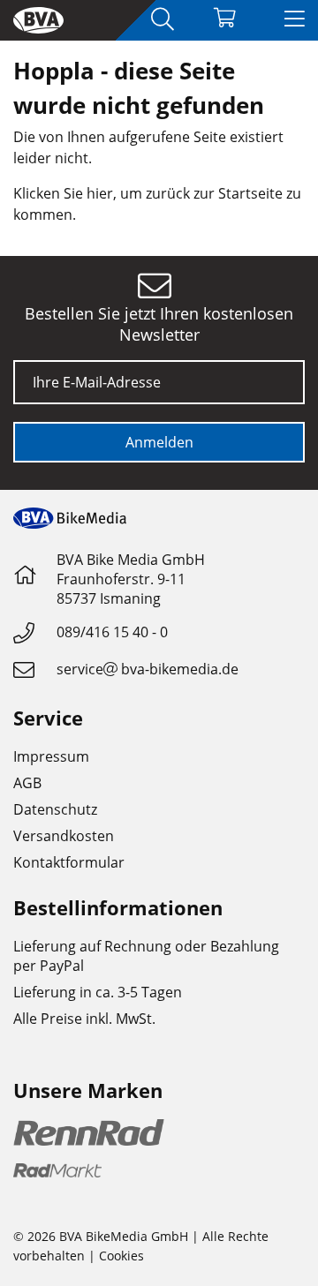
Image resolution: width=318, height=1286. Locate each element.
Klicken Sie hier (63, 193)
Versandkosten (63, 836)
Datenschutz (55, 809)
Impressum (51, 756)
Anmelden (159, 442)
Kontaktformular (69, 862)
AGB (27, 783)
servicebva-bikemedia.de (147, 669)
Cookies (121, 1255)
